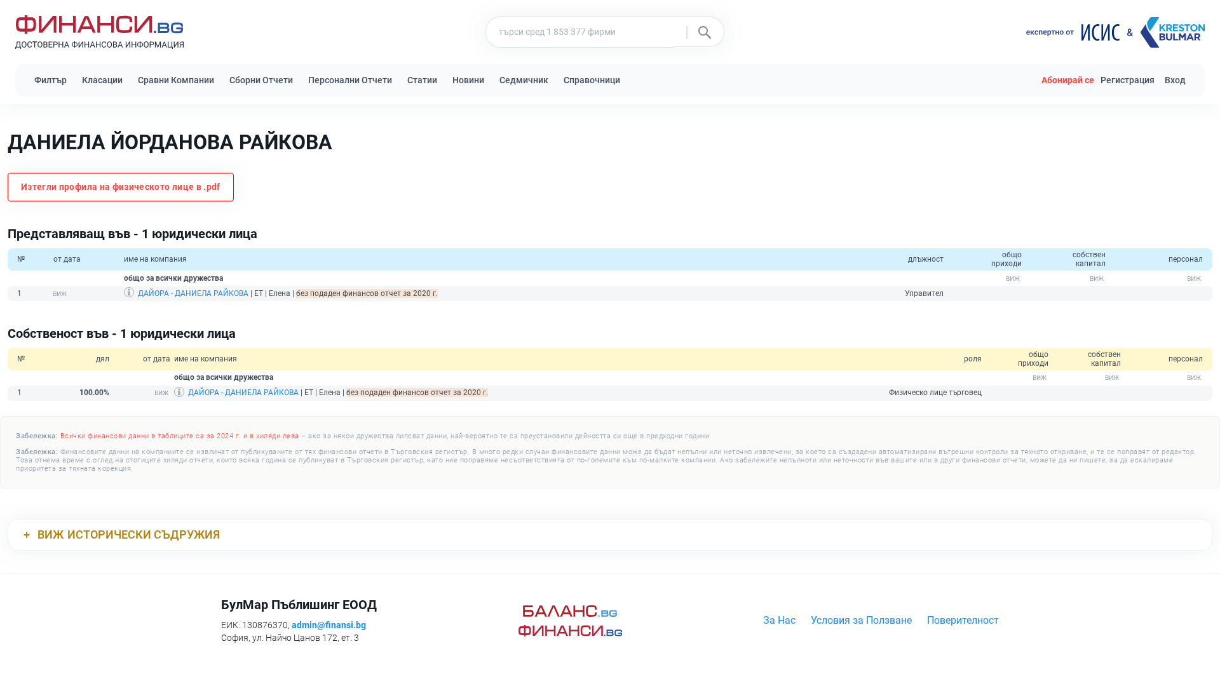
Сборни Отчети (261, 80)
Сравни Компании (176, 80)
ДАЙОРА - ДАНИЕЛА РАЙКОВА (193, 293)
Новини (468, 80)
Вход (1175, 80)
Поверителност (963, 620)
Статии (422, 80)
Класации (102, 80)
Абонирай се (1067, 80)
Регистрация (1128, 80)
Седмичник (523, 80)
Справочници (592, 80)
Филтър (50, 80)
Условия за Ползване (861, 620)
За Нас (779, 620)
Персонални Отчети (350, 80)
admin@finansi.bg (329, 625)
